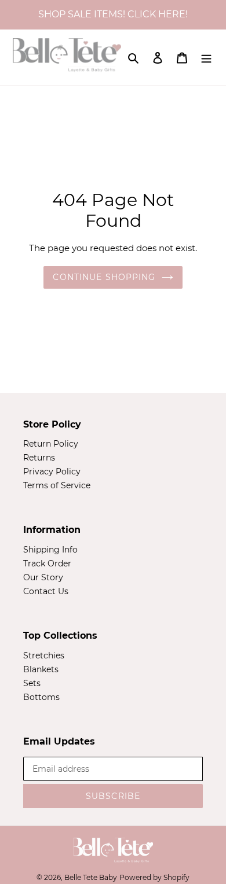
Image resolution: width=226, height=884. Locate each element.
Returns (39, 457)
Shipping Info (50, 549)
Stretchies (43, 655)
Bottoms (41, 697)
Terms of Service (56, 485)
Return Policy (50, 444)
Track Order (47, 563)
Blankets (41, 669)
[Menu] (206, 57)
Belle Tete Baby (90, 877)
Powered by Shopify (154, 877)
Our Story (43, 577)
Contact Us (45, 591)
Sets (32, 683)
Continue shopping (104, 277)
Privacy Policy (52, 471)
